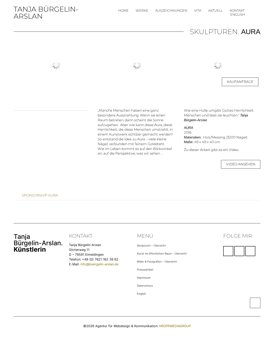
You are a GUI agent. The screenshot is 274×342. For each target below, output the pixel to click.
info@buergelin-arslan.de (99, 264)
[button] (19, 65)
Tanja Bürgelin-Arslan (46, 12)
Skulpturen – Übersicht (151, 245)
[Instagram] (239, 251)
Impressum (144, 277)
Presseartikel (145, 269)
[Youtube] (250, 251)
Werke (142, 10)
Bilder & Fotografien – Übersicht (157, 261)
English (237, 14)
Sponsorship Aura (40, 195)
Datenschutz (145, 285)
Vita (197, 10)
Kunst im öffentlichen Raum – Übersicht (162, 253)
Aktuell (215, 10)
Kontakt (237, 10)
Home (123, 10)
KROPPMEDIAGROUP (175, 326)
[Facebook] (228, 251)
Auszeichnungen (171, 10)
